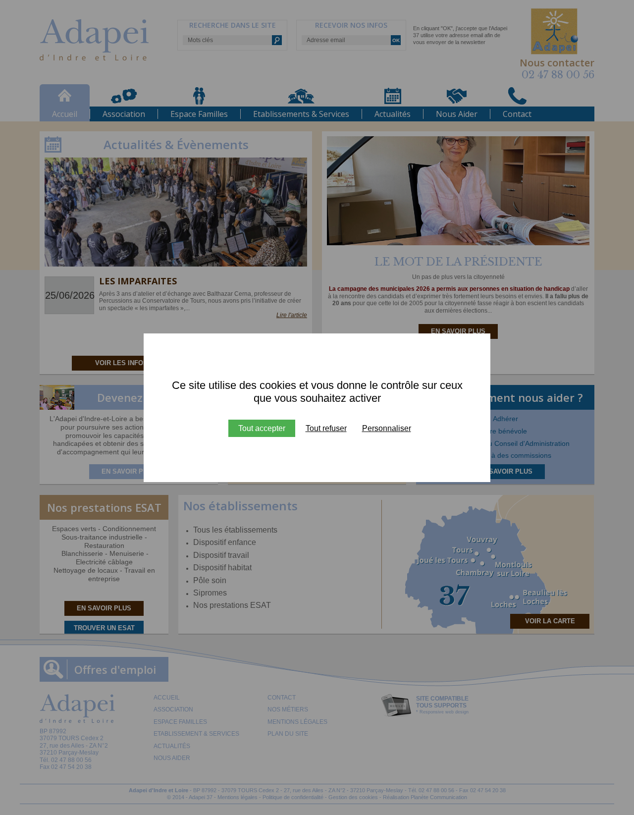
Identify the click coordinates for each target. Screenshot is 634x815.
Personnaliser (386, 428)
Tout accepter (261, 428)
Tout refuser (326, 428)
